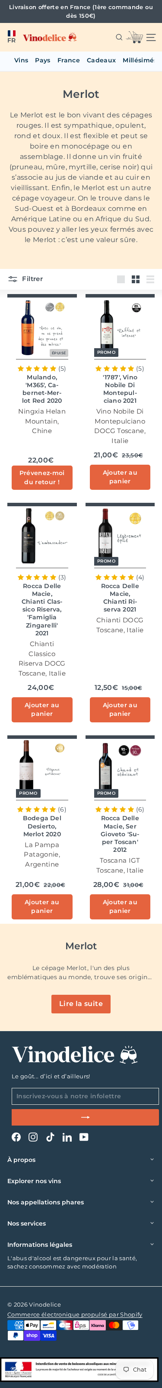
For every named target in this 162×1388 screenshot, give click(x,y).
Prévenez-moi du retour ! (42, 477)
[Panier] (134, 37)
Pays (42, 60)
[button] (11, 37)
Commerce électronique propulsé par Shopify (75, 1314)
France (68, 60)
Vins (21, 60)
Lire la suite (81, 1004)
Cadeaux (101, 60)
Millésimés (140, 60)
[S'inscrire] (85, 1117)
